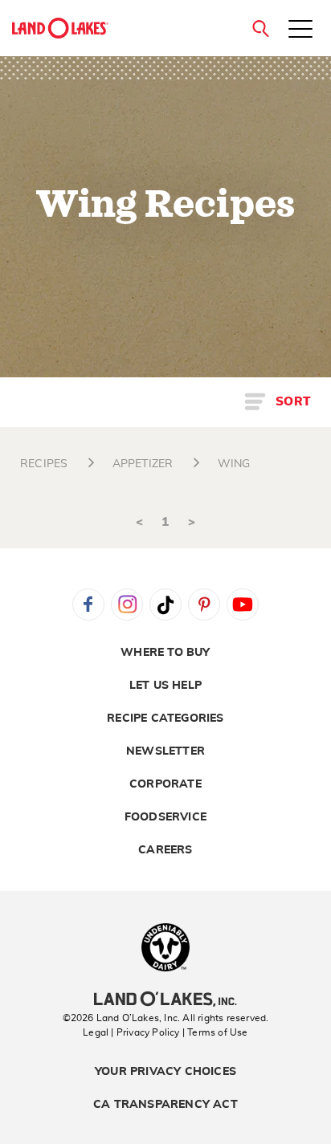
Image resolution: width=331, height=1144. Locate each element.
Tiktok (165, 604)
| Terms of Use (215, 1032)
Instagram (127, 604)
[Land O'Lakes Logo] (60, 28)
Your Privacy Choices (165, 1071)
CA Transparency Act (165, 1104)
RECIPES (43, 464)
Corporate (165, 784)
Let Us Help (165, 685)
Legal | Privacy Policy (131, 1032)
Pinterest (204, 604)
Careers (165, 850)
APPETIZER (143, 464)
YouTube (243, 604)
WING (234, 464)
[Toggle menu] (300, 30)
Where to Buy (165, 652)
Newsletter (165, 751)
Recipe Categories (165, 718)
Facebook (88, 604)
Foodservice (165, 817)
